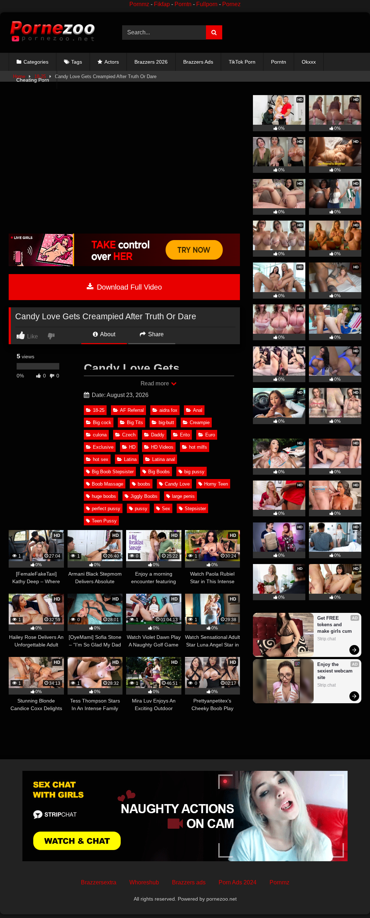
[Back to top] (348, 896)
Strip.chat (326, 638)
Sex (166, 508)
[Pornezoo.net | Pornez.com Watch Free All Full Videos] (57, 32)
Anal (197, 410)
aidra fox (168, 410)
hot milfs (198, 447)
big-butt (166, 422)
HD (132, 447)
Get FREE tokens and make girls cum (334, 624)
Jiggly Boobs (144, 496)
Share (155, 334)
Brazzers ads (189, 882)
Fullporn (207, 4)
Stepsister (195, 508)
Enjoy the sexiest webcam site (335, 671)
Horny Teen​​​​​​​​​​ (216, 484)
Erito (185, 434)
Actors (111, 62)
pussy (141, 508)
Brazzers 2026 (151, 62)
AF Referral (132, 410)
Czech (128, 434)
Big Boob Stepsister (113, 471)
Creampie (200, 422)
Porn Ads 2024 (238, 882)
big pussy (194, 471)
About (107, 334)
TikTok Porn (242, 62)
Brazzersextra (98, 882)
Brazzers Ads (198, 62)
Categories (35, 62)
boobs (144, 484)
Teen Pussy (104, 521)
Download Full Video (128, 287)
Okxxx (309, 62)
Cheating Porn (32, 80)
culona (100, 434)
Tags (76, 62)
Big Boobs (159, 471)
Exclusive (103, 447)
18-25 (98, 410)
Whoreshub (144, 882)
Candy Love (177, 484)
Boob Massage (107, 484)
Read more (155, 383)
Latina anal (163, 459)
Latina (130, 459)
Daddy (157, 434)
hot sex (100, 459)
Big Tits (135, 422)
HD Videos (162, 447)
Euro (210, 434)
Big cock (102, 422)
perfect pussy (106, 508)
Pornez (231, 4)
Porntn (183, 4)
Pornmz (139, 4)
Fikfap (162, 4)
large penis (183, 496)
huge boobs (104, 496)
